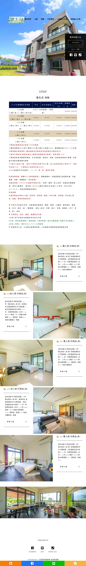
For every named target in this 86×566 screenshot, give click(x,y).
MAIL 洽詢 (75, 49)
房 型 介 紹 (63, 276)
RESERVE (75, 42)
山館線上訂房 (62, 19)
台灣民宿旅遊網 (44, 559)
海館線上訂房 (76, 19)
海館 (42, 19)
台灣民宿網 (55, 559)
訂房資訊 (51, 19)
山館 (36, 19)
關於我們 (28, 19)
